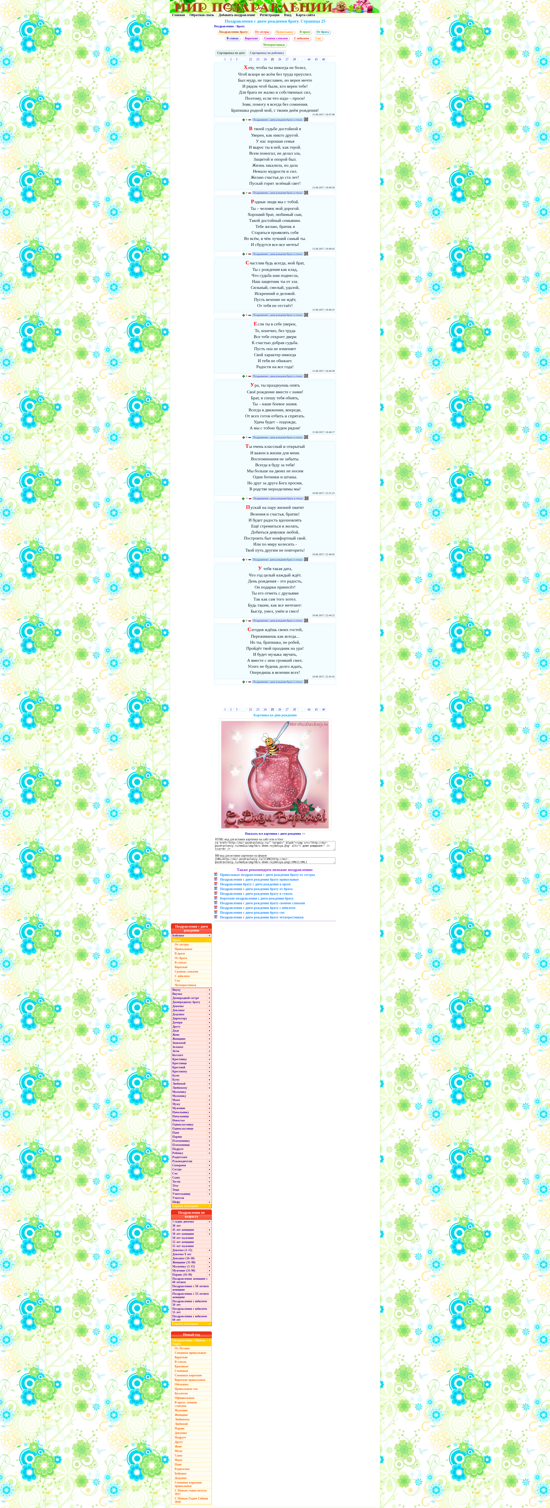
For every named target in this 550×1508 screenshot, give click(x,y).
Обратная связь (201, 15)
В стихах (232, 38)
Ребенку (177, 1153)
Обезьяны (181, 1384)
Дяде (175, 1030)
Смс (175, 1173)
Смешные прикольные (190, 1352)
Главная (178, 15)
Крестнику (179, 1059)
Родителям (179, 1157)
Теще (175, 1189)
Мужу (176, 1104)
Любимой (178, 1083)
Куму (176, 1079)
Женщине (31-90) (184, 1262)
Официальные (184, 1398)
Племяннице (181, 1145)
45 (316, 59)
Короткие (251, 38)
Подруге (177, 1149)
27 (287, 59)
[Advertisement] (275, 697)
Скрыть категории (191, 1206)
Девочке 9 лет (181, 1254)
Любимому (179, 1087)
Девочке (178, 1006)
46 (323, 59)
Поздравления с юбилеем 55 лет (189, 1310)
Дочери (177, 1022)
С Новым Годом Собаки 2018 (191, 1500)
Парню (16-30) (182, 1274)
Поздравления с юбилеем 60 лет (189, 1318)
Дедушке (178, 1014)
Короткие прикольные (190, 1379)
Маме (176, 1100)
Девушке (178, 1010)
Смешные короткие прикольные (188, 1484)
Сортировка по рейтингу (267, 53)
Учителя (178, 1198)
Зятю (175, 1051)
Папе (175, 1132)
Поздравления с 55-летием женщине (190, 1295)
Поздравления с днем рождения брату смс (252, 912)
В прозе (305, 32)
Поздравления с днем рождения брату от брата (256, 889)
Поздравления (224, 26)
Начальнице (180, 1116)
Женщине (178, 1038)
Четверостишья (274, 44)
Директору (179, 1018)
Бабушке (178, 935)
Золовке (177, 1047)
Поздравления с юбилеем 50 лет (189, 1303)
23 (257, 59)
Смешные (181, 1370)
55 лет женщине (183, 1242)
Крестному (179, 1071)
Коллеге (177, 1055)
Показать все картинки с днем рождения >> (275, 833)
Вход (287, 15)
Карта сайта (305, 15)
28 (294, 59)
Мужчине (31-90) (183, 1270)
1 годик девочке (183, 1221)
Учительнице (181, 1193)
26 (279, 59)
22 (250, 59)
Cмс (318, 38)
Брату (241, 26)
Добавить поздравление (236, 15)
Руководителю (182, 1161)
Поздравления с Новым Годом (189, 1342)
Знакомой (179, 1042)
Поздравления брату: (234, 32)
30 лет (176, 1225)
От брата (322, 32)
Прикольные (284, 32)
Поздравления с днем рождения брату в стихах (277, 119)
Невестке (178, 1120)
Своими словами (276, 38)
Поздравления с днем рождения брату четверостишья (262, 917)
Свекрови (179, 1165)
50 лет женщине (183, 1233)
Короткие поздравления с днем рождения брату (257, 898)
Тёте (175, 1185)
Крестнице (179, 1063)
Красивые (181, 1366)
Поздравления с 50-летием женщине (190, 1288)
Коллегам (181, 1393)
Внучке (177, 994)
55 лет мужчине (183, 1246)
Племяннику (181, 1140)
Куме (175, 1075)
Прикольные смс (186, 1389)
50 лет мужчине (183, 1238)
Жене (175, 1034)
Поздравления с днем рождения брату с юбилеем (257, 908)
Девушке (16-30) (183, 1258)
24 (265, 59)
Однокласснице (182, 1128)
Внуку (176, 989)
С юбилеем (301, 38)
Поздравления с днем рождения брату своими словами (262, 903)
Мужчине (178, 1108)
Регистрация (270, 15)
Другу (176, 1026)
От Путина (182, 1348)
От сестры (262, 32)
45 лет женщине (183, 1229)
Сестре (177, 1169)
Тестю (176, 1181)
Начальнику (180, 1112)
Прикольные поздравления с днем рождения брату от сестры (267, 875)
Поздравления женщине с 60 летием (190, 1280)
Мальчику (179, 1091)
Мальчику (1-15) (183, 1266)
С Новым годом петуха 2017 (190, 1492)
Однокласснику (183, 1124)
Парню (177, 1136)
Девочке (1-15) (182, 1250)
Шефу (176, 1202)
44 (308, 59)
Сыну (176, 1177)
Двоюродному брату (186, 1002)
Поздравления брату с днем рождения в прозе (255, 884)
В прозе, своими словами (186, 1404)
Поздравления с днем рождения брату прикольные (259, 879)
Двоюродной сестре (185, 998)
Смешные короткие (188, 1375)
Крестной (178, 1067)
